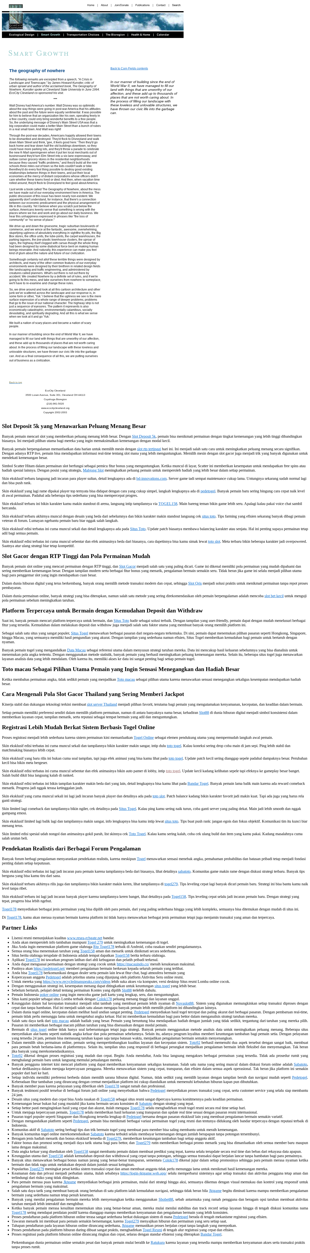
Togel (141, 859)
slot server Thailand (102, 704)
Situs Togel (79, 633)
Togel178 (9, 909)
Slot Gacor (127, 566)
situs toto (209, 516)
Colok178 (104, 999)
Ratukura (158, 1242)
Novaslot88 (185, 1003)
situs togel (162, 986)
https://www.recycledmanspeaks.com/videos (76, 981)
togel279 (171, 884)
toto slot (214, 541)
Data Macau (76, 650)
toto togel (174, 746)
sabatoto (184, 871)
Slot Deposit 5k (144, 436)
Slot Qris (195, 583)
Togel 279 (95, 942)
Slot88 (204, 713)
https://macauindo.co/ (133, 964)
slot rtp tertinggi (149, 449)
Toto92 (194, 1042)
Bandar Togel (197, 783)
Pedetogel (53, 977)
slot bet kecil (274, 596)
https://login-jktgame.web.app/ (143, 1173)
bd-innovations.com (151, 478)
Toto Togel (137, 834)
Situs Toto (138, 529)
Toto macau (126, 679)
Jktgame (69, 1182)
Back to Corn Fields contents (129, 68)
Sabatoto (300, 1064)
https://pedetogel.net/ (49, 968)
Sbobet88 (166, 1199)
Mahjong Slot (93, 470)
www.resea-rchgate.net (84, 938)
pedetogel (208, 491)
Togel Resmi (152, 1230)
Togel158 (178, 896)
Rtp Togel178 (103, 947)
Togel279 (114, 1138)
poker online (49, 995)
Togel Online (144, 737)
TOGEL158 (167, 504)
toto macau (60, 1021)
